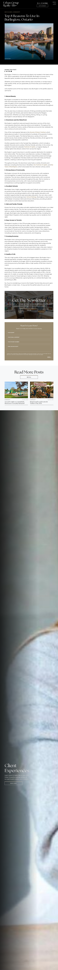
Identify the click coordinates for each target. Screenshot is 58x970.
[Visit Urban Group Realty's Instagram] (42, 3)
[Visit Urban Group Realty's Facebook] (41, 3)
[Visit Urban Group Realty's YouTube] (46, 3)
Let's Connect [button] (42, 5)
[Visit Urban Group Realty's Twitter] (43, 3)
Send (48, 357)
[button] (54, 3)
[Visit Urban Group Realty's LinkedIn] (45, 3)
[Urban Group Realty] (11, 4)
